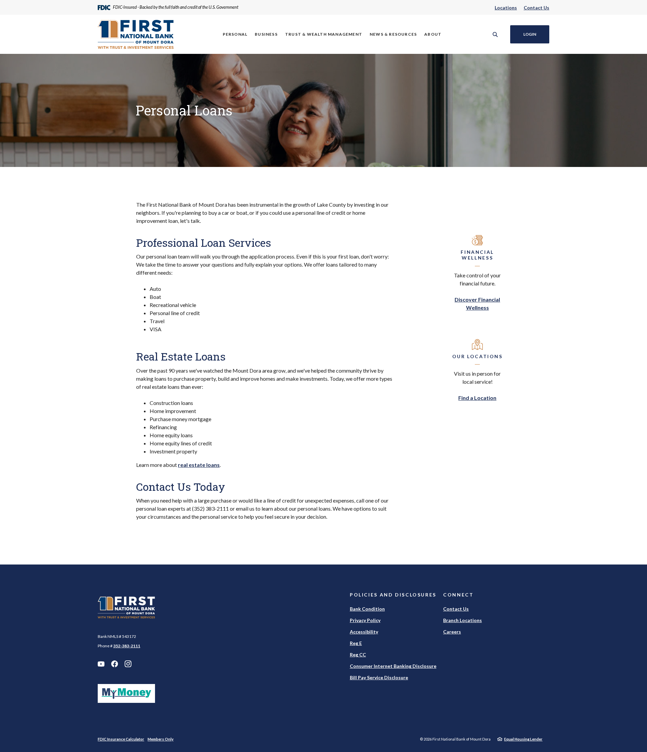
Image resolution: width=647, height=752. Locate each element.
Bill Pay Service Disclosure (379, 677)
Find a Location (477, 398)
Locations (506, 7)
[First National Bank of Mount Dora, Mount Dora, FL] (136, 34)
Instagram (128, 663)
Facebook (114, 663)
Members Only (161, 739)
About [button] (432, 34)
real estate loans (199, 465)
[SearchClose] (495, 34)
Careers (452, 632)
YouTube (101, 663)
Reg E (356, 643)
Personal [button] (235, 34)
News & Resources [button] (393, 34)
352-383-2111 (126, 645)
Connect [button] (458, 594)
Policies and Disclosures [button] (393, 594)
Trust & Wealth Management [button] (323, 34)
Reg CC (358, 654)
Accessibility (364, 632)
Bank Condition (367, 609)
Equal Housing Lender (523, 739)
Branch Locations (462, 620)
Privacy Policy (365, 620)
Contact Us (536, 7)
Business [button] (266, 34)
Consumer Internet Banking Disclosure (393, 666)
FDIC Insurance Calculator (121, 739)
